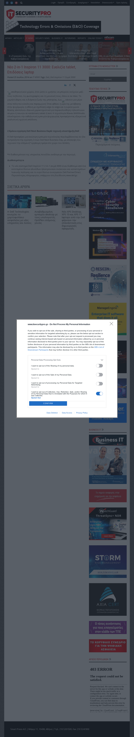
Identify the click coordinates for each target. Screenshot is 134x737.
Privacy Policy (82, 413)
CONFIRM (48, 403)
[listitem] (67, 360)
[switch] (99, 365)
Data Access (67, 413)
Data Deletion (52, 413)
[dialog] (67, 368)
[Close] (112, 324)
